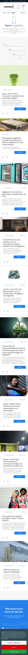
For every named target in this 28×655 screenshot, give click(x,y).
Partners (10, 1)
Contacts (22, 12)
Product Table (14, 13)
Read (19, 109)
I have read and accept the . (12, 628)
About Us (6, 1)
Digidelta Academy (22, 1)
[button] (16, 49)
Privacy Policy (17, 628)
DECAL (4, 12)
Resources (16, 1)
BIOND (8, 12)
